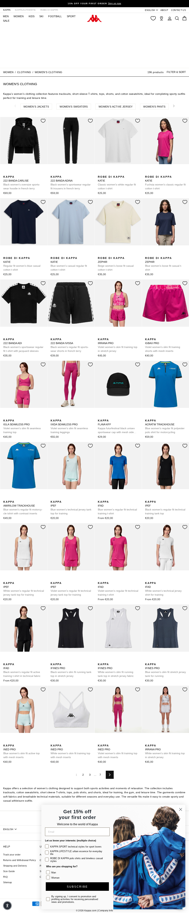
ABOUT (164, 10)
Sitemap (7, 882)
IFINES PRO (71, 670)
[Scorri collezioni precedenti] (15, 106)
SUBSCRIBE (77, 886)
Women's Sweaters (74, 106)
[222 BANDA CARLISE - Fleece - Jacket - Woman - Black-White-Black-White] (5, 172)
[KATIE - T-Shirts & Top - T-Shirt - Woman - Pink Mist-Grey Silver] (165, 172)
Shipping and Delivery (15, 866)
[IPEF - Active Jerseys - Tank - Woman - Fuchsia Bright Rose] (64, 497)
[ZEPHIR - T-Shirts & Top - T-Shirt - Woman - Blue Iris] (106, 254)
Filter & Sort (176, 72)
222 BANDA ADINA (71, 182)
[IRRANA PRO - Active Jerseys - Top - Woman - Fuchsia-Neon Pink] (100, 335)
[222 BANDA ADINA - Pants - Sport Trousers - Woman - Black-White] (53, 172)
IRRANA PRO (117, 345)
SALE (6, 20)
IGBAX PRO (162, 345)
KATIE (117, 182)
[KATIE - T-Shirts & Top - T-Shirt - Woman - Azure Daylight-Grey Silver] (106, 172)
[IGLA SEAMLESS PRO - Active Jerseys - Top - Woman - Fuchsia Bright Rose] (5, 416)
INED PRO (21, 751)
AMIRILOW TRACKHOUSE (22, 507)
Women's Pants (154, 106)
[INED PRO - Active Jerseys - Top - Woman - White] (17, 741)
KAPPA (7, 10)
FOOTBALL (55, 16)
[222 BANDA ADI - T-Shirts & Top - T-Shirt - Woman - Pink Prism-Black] (11, 335)
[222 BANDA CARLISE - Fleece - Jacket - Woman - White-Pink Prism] (11, 172)
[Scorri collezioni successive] (174, 106)
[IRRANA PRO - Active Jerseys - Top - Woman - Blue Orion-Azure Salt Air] (106, 335)
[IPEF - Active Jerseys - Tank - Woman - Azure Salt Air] (53, 497)
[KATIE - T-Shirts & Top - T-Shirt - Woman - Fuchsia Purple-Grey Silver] (118, 172)
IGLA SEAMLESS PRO (22, 426)
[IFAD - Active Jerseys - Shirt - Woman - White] (118, 497)
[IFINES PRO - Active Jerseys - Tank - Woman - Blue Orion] (58, 660)
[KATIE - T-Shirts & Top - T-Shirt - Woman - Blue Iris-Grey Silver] (112, 172)
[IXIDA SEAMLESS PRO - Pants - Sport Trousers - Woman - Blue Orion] (58, 416)
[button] (7, 905)
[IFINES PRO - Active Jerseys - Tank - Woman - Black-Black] (53, 660)
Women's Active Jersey (116, 106)
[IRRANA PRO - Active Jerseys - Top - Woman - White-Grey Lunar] (112, 335)
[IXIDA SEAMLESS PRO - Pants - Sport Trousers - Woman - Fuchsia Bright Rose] (53, 416)
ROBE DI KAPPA (49, 10)
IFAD (117, 507)
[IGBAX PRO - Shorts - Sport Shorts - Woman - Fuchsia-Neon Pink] (147, 335)
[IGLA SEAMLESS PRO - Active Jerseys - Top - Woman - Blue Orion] (11, 416)
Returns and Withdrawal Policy (19, 860)
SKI (41, 16)
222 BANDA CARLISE (21, 182)
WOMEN (18, 16)
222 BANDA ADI (23, 345)
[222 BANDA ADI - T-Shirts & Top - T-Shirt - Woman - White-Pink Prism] (17, 335)
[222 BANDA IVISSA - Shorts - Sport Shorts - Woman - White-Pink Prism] (58, 335)
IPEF (71, 507)
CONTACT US (178, 10)
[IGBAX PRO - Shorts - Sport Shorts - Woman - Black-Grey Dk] (159, 335)
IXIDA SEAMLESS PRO (69, 426)
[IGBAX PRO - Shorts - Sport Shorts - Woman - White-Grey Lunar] (165, 335)
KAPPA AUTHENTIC (25, 10)
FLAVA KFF (116, 426)
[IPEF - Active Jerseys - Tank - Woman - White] (70, 497)
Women (8, 72)
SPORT (71, 16)
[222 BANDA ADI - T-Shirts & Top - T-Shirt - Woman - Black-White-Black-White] (5, 335)
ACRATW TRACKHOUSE (165, 426)
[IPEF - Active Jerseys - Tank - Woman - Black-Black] (58, 497)
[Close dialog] (180, 809)
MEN (6, 16)
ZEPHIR (116, 264)
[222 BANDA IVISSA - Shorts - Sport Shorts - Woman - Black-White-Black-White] (53, 335)
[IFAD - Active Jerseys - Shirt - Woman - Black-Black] (106, 497)
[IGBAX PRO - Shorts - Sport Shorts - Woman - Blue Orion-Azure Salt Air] (153, 335)
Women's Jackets (36, 106)
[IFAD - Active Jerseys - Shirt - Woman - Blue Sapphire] (100, 497)
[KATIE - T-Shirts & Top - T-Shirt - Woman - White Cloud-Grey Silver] (100, 172)
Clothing (24, 72)
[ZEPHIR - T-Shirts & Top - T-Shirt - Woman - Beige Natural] (100, 254)
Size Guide (9, 871)
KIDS (32, 16)
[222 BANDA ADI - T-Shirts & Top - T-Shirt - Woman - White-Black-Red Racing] (23, 335)
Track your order (12, 854)
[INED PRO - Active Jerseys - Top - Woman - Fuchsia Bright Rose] (11, 741)
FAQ (5, 877)
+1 (123, 172)
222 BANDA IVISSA (70, 345)
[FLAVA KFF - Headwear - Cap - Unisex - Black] (100, 416)
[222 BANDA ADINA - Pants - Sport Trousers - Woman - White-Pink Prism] (58, 172)
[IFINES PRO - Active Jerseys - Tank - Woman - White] (64, 660)
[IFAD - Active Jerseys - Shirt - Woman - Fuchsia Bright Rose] (112, 497)
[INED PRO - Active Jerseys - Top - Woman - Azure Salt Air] (5, 741)
